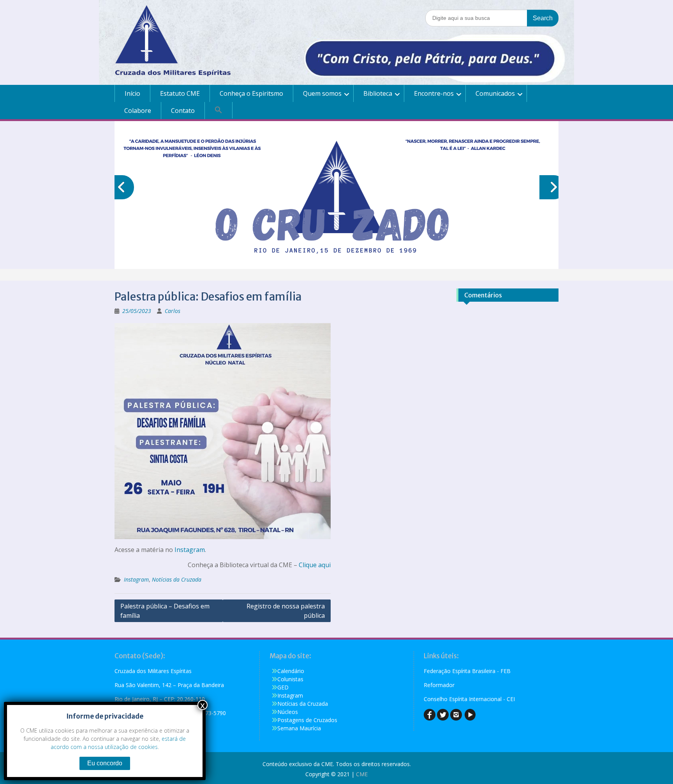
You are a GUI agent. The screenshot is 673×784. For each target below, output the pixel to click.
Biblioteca (377, 93)
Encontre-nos (434, 93)
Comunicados (495, 93)
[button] (219, 110)
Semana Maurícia (299, 728)
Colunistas (290, 679)
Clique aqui (315, 565)
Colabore (137, 110)
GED (283, 687)
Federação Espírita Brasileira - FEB (467, 671)
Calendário (290, 671)
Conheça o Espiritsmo (251, 93)
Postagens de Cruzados (307, 720)
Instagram (189, 549)
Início (132, 93)
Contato (183, 110)
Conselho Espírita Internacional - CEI (469, 699)
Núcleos (287, 711)
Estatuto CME (180, 93)
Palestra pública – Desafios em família (165, 611)
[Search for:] (491, 17)
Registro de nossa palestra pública (286, 611)
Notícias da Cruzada (176, 579)
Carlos (172, 311)
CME (362, 774)
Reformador (439, 685)
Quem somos (322, 93)
